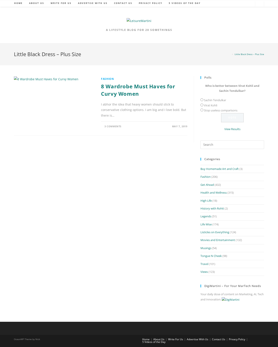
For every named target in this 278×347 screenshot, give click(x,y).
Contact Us (218, 339)
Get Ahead (207, 185)
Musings (205, 248)
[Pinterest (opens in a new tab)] (243, 4)
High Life (206, 201)
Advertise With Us (197, 339)
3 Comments (112, 126)
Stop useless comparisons (220, 110)
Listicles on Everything (214, 232)
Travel (204, 264)
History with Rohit (212, 208)
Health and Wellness (213, 192)
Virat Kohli (210, 105)
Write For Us (175, 339)
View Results (232, 129)
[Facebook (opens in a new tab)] (230, 4)
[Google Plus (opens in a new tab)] (236, 4)
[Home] (230, 54)
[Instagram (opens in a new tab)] (249, 4)
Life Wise (206, 224)
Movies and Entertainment (217, 240)
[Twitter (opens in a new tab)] (223, 4)
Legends (205, 216)
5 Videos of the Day (153, 342)
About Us (158, 339)
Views (204, 272)
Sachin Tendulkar (215, 100)
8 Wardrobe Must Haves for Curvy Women (138, 90)
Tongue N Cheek (211, 256)
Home (146, 339)
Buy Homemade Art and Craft (219, 169)
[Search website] (259, 4)
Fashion (107, 79)
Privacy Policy (237, 339)
